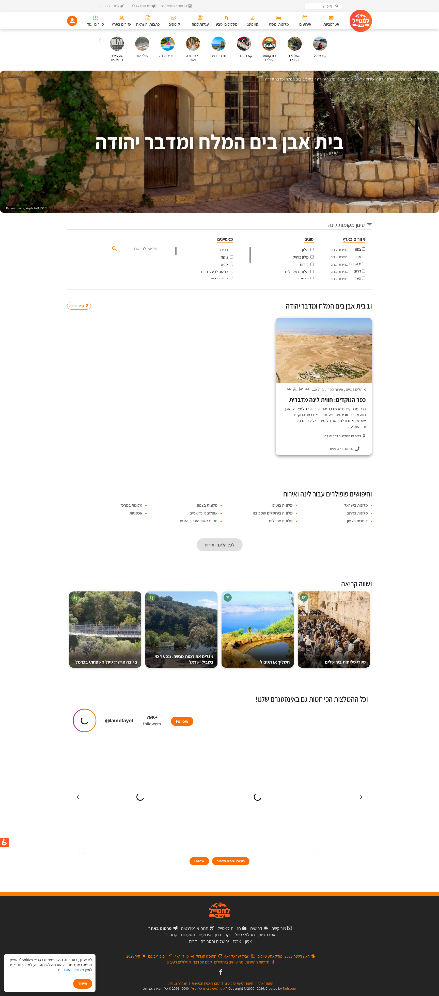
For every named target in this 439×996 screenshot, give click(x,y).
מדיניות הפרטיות (71, 970)
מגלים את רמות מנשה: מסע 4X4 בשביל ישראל (184, 659)
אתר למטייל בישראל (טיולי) (207, 988)
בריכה (223, 249)
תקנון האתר (265, 983)
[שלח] (113, 248)
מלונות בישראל (356, 505)
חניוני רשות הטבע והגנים (198, 521)
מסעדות (188, 935)
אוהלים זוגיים (356, 389)
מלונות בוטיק (282, 505)
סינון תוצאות (351, 296)
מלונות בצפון (207, 505)
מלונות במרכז (131, 505)
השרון (356, 278)
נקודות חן (223, 935)
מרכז (357, 256)
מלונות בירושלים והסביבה (273, 513)
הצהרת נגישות (177, 983)
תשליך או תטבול (275, 662)
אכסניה (303, 279)
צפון (358, 249)
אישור (82, 983)
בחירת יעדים (339, 249)
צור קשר (279, 928)
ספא (224, 264)
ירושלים (355, 264)
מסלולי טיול (245, 935)
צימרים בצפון (357, 521)
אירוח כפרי (334, 389)
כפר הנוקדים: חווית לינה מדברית (327, 399)
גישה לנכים (219, 279)
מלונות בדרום (357, 513)
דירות (304, 264)
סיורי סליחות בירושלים (345, 662)
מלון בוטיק (301, 257)
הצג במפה (80, 296)
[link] (220, 972)
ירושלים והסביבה (215, 941)
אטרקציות (266, 935)
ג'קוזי (224, 257)
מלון (305, 249)
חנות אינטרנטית (194, 928)
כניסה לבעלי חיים (214, 271)
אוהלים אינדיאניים (203, 513)
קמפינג (171, 935)
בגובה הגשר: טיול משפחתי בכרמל (106, 662)
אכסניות (136, 513)
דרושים (256, 928)
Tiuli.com (289, 988)
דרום (357, 271)
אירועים (205, 935)
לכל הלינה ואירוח (219, 545)
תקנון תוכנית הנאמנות (206, 983)
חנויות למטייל (229, 928)
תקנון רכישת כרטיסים (239, 983)
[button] (100, 41)
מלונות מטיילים (297, 271)
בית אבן (318, 389)
